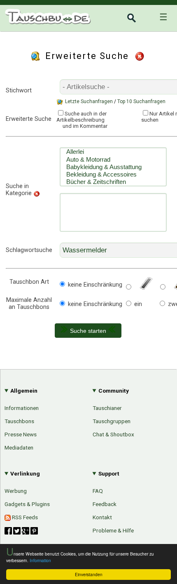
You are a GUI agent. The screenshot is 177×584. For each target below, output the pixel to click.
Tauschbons (19, 421)
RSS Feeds (24, 517)
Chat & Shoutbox (113, 434)
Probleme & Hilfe (113, 530)
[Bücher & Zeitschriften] (113, 182)
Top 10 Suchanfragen (141, 101)
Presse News (21, 434)
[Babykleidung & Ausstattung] (113, 167)
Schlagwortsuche (29, 250)
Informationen (22, 408)
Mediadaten (19, 447)
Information (40, 560)
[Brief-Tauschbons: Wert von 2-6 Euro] (145, 287)
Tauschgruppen (111, 421)
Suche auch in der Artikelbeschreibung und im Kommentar (81, 120)
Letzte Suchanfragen (89, 101)
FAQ (98, 490)
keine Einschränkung (95, 284)
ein (138, 304)
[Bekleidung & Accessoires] (113, 174)
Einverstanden (88, 574)
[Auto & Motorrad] (113, 159)
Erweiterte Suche (28, 118)
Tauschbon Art (29, 281)
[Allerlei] (113, 151)
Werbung (16, 490)
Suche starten (88, 330)
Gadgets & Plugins (27, 504)
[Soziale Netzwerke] (21, 530)
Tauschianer (107, 408)
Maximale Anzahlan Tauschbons (29, 304)
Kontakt (102, 517)
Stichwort (19, 90)
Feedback (104, 504)
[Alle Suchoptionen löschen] (141, 56)
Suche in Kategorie (19, 190)
